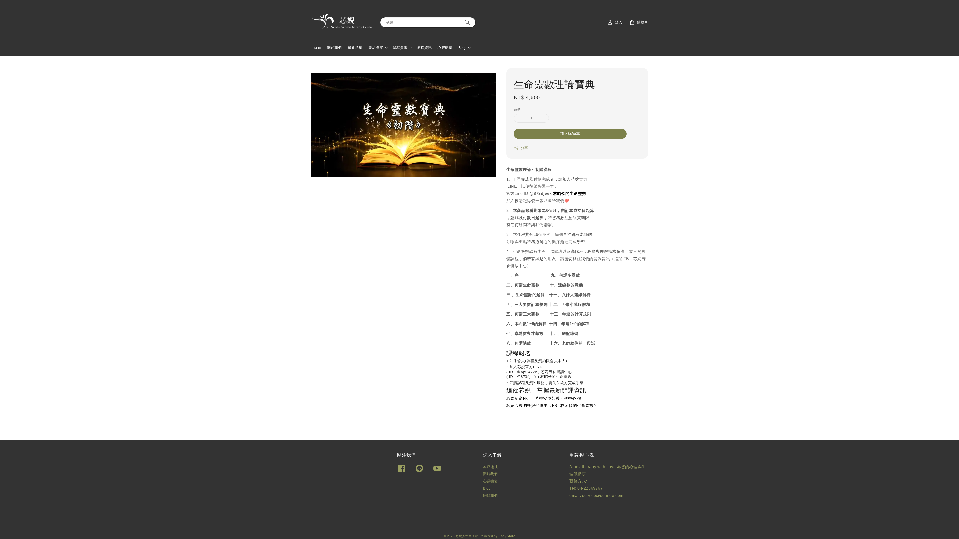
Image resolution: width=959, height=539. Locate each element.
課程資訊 (400, 47)
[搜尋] (467, 22)
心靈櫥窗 (445, 47)
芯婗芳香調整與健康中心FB (532, 406)
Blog (462, 47)
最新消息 (355, 47)
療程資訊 (424, 47)
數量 (517, 109)
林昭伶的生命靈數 (577, 406)
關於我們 (334, 47)
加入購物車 (570, 133)
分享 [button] (524, 147)
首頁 (317, 47)
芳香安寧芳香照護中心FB (558, 399)
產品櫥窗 (375, 47)
